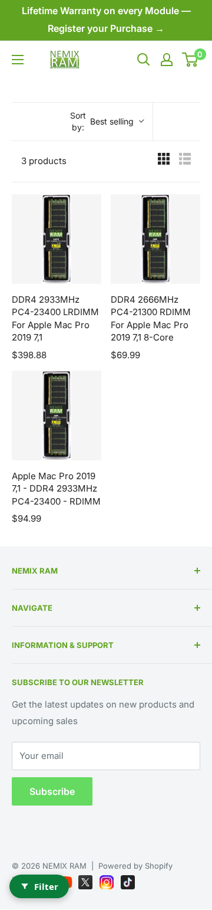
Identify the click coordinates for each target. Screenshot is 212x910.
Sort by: (102, 121)
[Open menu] (18, 59)
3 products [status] (44, 160)
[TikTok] (127, 880)
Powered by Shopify (135, 865)
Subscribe (52, 791)
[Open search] (143, 59)
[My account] (167, 59)
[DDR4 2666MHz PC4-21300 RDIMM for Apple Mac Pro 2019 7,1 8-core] (155, 239)
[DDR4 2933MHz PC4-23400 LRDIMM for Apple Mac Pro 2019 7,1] (56, 239)
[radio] (164, 161)
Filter (46, 886)
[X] (86, 880)
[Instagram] (107, 880)
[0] (190, 60)
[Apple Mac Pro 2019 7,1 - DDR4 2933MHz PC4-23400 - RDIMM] (56, 415)
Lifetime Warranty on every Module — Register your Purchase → (106, 19)
